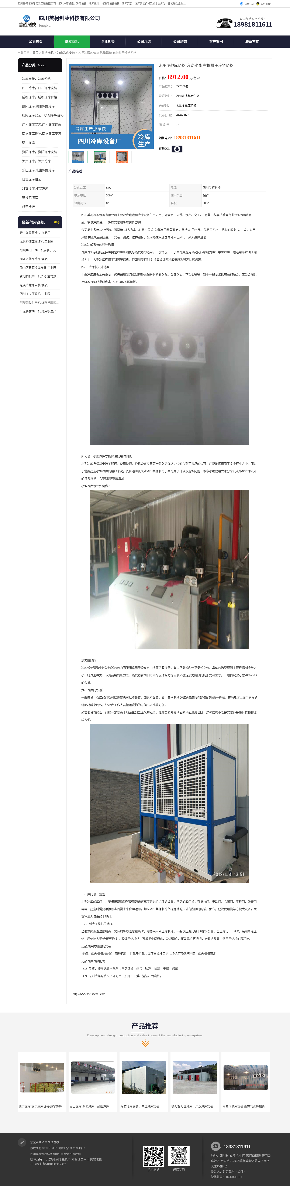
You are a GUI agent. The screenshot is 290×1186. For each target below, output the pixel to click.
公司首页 (35, 41)
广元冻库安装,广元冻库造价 (41, 124)
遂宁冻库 (28, 143)
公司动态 (180, 41)
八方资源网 (53, 1159)
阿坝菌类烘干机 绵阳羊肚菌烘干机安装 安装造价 (40, 302)
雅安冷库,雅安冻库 (35, 188)
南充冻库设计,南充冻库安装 (41, 133)
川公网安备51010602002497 (48, 1164)
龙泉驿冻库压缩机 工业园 (36, 241)
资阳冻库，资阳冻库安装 (39, 152)
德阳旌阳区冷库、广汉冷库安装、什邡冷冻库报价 (153, 1106)
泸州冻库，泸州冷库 (36, 161)
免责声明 (68, 1159)
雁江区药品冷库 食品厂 (35, 259)
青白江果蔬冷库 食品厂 (35, 232)
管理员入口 (82, 1159)
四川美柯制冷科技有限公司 (46, 1154)
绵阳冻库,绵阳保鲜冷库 (38, 106)
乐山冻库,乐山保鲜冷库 (38, 170)
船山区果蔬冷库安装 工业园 (38, 267)
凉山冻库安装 (66, 52)
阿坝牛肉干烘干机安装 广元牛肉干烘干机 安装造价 (40, 250)
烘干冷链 (28, 207)
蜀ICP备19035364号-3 (71, 1148)
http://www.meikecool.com (89, 994)
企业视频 (108, 41)
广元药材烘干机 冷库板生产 (38, 311)
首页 (35, 52)
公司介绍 (144, 41)
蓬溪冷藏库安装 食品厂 (35, 285)
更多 (57, 222)
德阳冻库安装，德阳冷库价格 (42, 115)
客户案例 (216, 41)
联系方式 (252, 41)
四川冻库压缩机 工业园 (35, 293)
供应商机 (72, 41)
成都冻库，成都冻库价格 (39, 97)
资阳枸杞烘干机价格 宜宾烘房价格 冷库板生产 (40, 276)
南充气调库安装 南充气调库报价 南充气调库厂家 (204, 1106)
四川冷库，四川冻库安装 (39, 88)
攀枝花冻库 (30, 197)
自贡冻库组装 (31, 179)
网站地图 (96, 1159)
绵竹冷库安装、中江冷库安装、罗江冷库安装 (99, 1106)
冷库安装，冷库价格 (36, 79)
